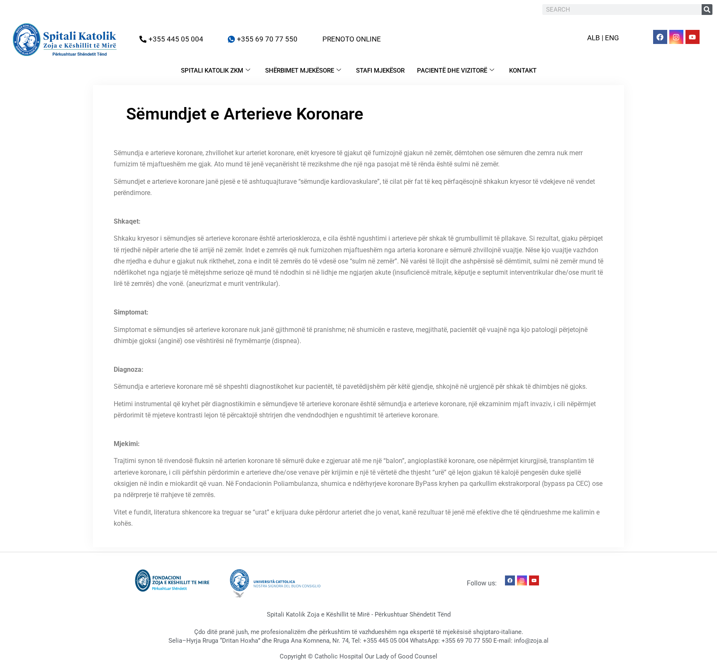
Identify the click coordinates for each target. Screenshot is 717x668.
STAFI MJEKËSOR (380, 70)
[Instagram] (676, 37)
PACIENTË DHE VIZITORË (452, 70)
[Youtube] (692, 37)
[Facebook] (660, 37)
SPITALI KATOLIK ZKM (212, 70)
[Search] (707, 9)
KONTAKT (523, 70)
